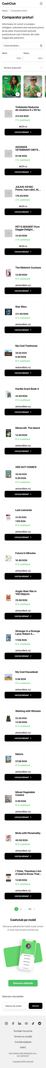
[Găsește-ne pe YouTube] (26, 1023)
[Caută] (41, 45)
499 (29, 909)
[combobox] (23, 67)
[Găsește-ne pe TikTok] (33, 1023)
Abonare (35, 1006)
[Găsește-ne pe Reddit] (39, 1023)
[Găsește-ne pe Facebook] (13, 1023)
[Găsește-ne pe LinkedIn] (19, 1023)
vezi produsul (21, 132)
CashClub (9, 3)
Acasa (4, 10)
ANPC (23, 1047)
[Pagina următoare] (34, 909)
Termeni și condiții (23, 1036)
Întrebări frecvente (23, 1031)
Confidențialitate (23, 1042)
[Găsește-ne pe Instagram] (6, 1023)
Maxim (26, 53)
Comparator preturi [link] (19, 10)
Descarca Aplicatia (23, 983)
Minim (4, 53)
